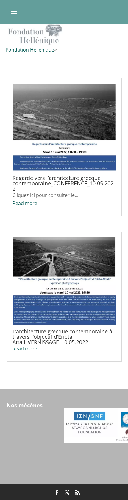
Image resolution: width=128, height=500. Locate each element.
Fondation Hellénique (30, 49)
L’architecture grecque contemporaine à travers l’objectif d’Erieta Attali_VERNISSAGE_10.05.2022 (62, 337)
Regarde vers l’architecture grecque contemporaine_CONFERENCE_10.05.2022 (63, 183)
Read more (25, 203)
